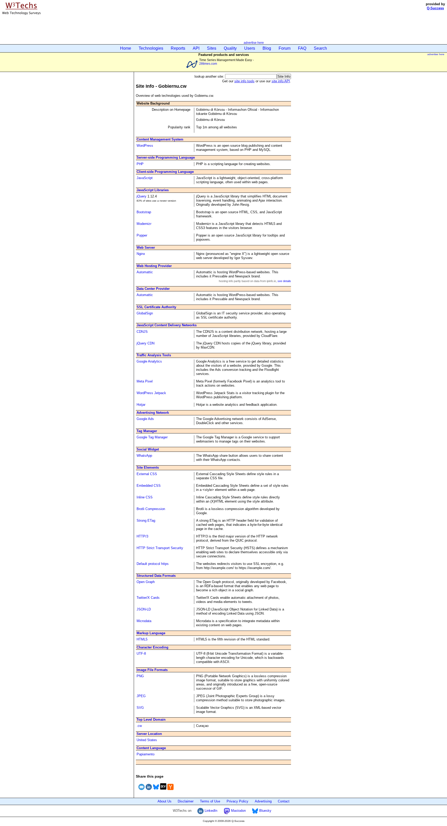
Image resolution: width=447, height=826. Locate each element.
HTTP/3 (142, 536)
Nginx (141, 254)
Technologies (151, 48)
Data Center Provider (153, 289)
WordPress (145, 146)
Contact (283, 801)
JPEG (141, 696)
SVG (140, 708)
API (196, 48)
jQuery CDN (145, 343)
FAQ (302, 48)
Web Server (146, 247)
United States (147, 740)
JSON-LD (144, 609)
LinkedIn (210, 811)
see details (284, 281)
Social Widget (148, 449)
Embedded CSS (149, 486)
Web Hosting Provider (154, 266)
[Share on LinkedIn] (148, 791)
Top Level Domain (151, 719)
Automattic (145, 272)
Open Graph (146, 582)
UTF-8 (141, 653)
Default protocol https (153, 564)
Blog (267, 48)
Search (320, 48)
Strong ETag (146, 520)
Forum (284, 48)
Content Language (151, 748)
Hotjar (141, 405)
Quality (230, 48)
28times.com (208, 63)
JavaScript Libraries (153, 190)
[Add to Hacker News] (170, 791)
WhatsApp (144, 456)
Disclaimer (185, 801)
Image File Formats (152, 670)
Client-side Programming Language (165, 172)
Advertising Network (153, 413)
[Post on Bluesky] (156, 791)
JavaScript (145, 178)
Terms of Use (210, 801)
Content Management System (160, 139)
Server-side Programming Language (166, 157)
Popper (142, 235)
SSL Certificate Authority (156, 307)
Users (249, 48)
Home (125, 48)
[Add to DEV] (163, 791)
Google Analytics (149, 361)
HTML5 (142, 639)
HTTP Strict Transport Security (160, 548)
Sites (211, 48)
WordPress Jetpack (151, 393)
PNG (140, 676)
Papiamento (145, 754)
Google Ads (145, 419)
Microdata (144, 621)
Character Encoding (152, 647)
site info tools (244, 81)
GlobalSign (145, 313)
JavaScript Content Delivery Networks (167, 325)
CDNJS (142, 332)
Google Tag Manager (152, 437)
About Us (165, 801)
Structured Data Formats (156, 576)
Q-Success (435, 8)
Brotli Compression (151, 509)
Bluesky (264, 811)
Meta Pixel (145, 381)
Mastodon (238, 811)
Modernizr (144, 224)
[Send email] (141, 791)
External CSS (147, 474)
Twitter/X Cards (148, 598)
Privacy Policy (237, 801)
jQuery (141, 196)
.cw (139, 726)
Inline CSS (145, 497)
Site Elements (148, 467)
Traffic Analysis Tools (154, 355)
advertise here (254, 42)
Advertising (263, 801)
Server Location (149, 734)
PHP (140, 164)
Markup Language (151, 633)
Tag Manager (147, 431)
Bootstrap (144, 212)
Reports (178, 48)
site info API (281, 81)
